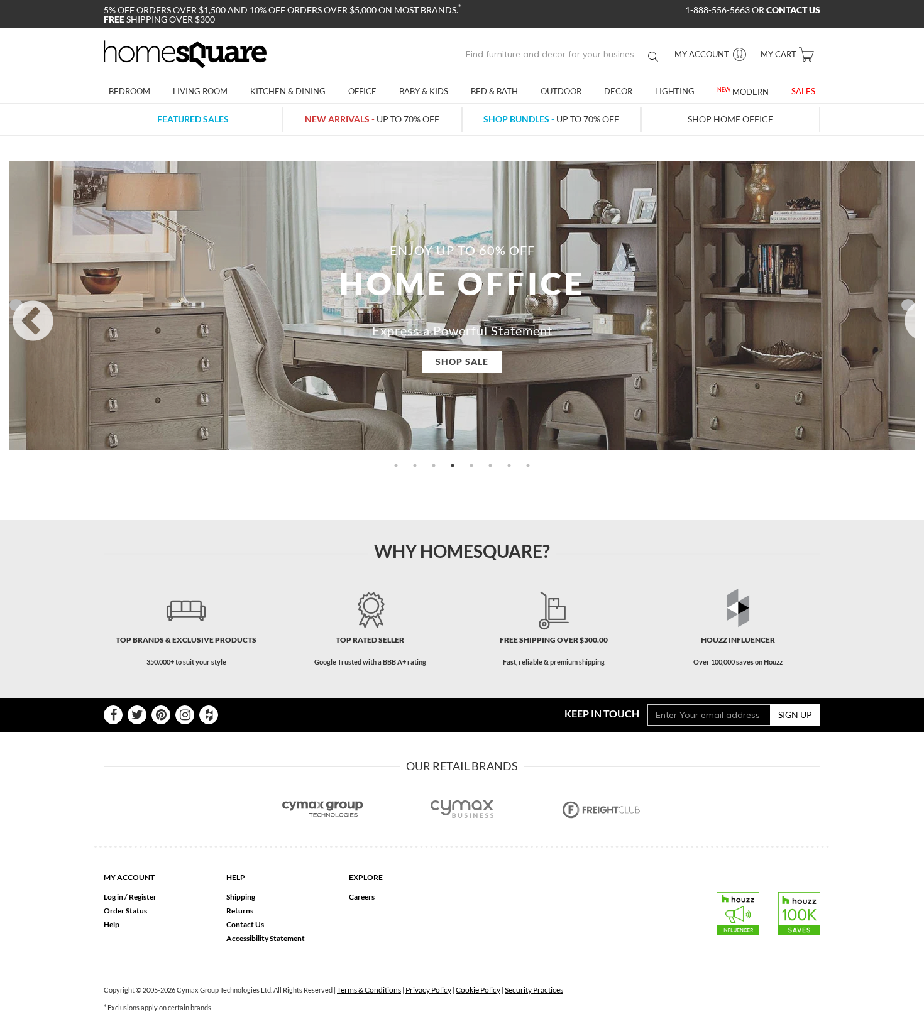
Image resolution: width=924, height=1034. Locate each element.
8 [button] (528, 465)
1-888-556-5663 (718, 9)
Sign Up (795, 714)
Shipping (240, 896)
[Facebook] (113, 714)
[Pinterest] (160, 714)
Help (111, 924)
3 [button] (433, 465)
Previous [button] (16, 305)
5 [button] (471, 465)
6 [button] (490, 465)
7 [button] (509, 465)
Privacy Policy (428, 989)
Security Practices (534, 989)
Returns (239, 910)
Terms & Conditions (369, 989)
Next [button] (908, 305)
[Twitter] (137, 714)
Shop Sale (462, 361)
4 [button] (452, 465)
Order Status (125, 910)
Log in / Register (130, 896)
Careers (362, 896)
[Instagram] (184, 714)
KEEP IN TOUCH (601, 713)
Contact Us (245, 924)
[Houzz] (208, 714)
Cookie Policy (478, 989)
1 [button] (396, 465)
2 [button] (415, 465)
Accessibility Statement (265, 938)
